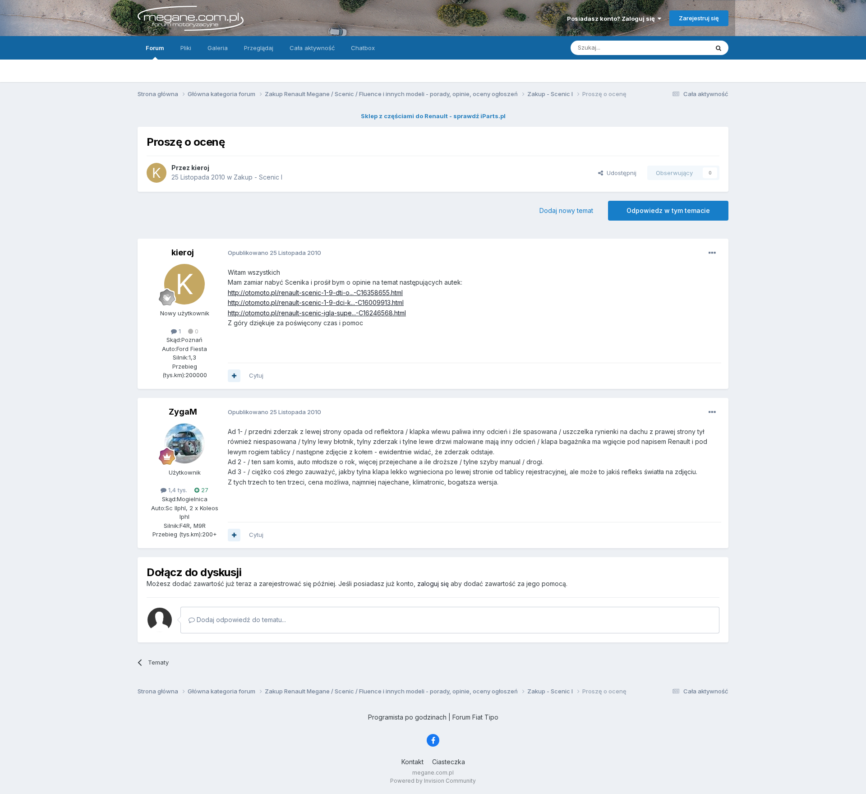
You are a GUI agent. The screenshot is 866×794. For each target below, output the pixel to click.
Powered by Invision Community (433, 780)
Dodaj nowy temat (566, 210)
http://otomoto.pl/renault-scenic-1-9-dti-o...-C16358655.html (315, 292)
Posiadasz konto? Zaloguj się (612, 18)
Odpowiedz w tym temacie (668, 210)
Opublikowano (274, 252)
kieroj (182, 252)
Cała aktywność (312, 47)
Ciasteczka (448, 762)
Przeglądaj (258, 47)
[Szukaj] (718, 48)
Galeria (217, 47)
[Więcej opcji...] (712, 253)
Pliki (185, 47)
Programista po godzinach (407, 717)
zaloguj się (433, 583)
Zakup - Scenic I (258, 177)
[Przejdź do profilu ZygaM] (184, 443)
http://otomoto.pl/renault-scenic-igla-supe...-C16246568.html (317, 313)
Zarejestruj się (699, 18)
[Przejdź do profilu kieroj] (156, 173)
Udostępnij (619, 172)
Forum (155, 47)
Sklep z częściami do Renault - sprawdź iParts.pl (433, 116)
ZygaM (183, 411)
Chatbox (363, 47)
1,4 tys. (176, 490)
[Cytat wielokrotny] (234, 375)
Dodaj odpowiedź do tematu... (240, 619)
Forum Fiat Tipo (475, 717)
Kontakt (412, 762)
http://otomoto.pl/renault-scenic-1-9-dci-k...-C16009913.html (316, 302)
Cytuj (256, 375)
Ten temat (682, 47)
